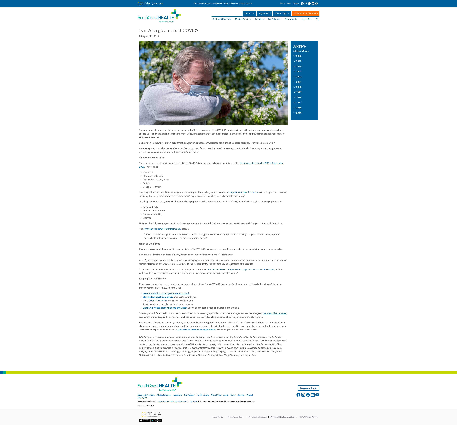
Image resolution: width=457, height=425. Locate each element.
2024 (298, 66)
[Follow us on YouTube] (316, 4)
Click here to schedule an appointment (196, 329)
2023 (298, 71)
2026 (298, 56)
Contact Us (249, 13)
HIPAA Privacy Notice (308, 417)
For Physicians (203, 395)
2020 (298, 87)
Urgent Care (306, 19)
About (282, 3)
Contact (249, 395)
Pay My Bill (142, 398)
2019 (298, 92)
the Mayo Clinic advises (274, 313)
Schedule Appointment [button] (305, 13)
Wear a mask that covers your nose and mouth (166, 293)
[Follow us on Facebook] (302, 4)
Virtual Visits (291, 19)
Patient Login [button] (281, 13)
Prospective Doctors (257, 417)
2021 (298, 81)
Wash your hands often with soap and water (165, 307)
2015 (298, 112)
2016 (298, 107)
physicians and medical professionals (172, 401)
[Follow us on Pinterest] (309, 4)
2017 (298, 102)
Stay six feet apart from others (158, 297)
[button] (264, 14)
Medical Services (243, 19)
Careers (296, 3)
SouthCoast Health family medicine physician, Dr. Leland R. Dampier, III (242, 269)
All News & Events (301, 51)
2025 (298, 61)
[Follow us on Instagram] (306, 4)
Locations (259, 19)
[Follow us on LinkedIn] (313, 4)
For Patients (274, 19)
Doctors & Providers (222, 19)
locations (194, 401)
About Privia (218, 417)
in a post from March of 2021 (243, 192)
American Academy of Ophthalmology (162, 229)
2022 (298, 76)
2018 (298, 97)
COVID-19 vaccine (158, 300)
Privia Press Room (235, 417)
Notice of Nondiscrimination (282, 417)
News (289, 3)
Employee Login (308, 388)
